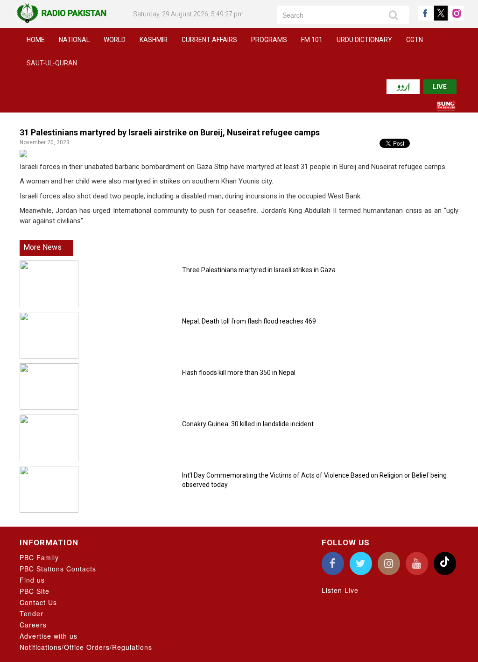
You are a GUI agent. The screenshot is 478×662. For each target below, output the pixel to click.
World (115, 39)
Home (36, 39)
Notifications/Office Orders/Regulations (86, 647)
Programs (269, 39)
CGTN (414, 39)
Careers (33, 624)
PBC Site (34, 591)
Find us (32, 580)
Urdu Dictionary (364, 39)
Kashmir (154, 39)
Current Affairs (209, 39)
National (74, 39)
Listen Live (340, 590)
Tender (31, 613)
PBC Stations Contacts (58, 568)
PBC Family (39, 557)
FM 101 (312, 39)
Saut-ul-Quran (52, 63)
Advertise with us (48, 636)
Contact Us (38, 602)
